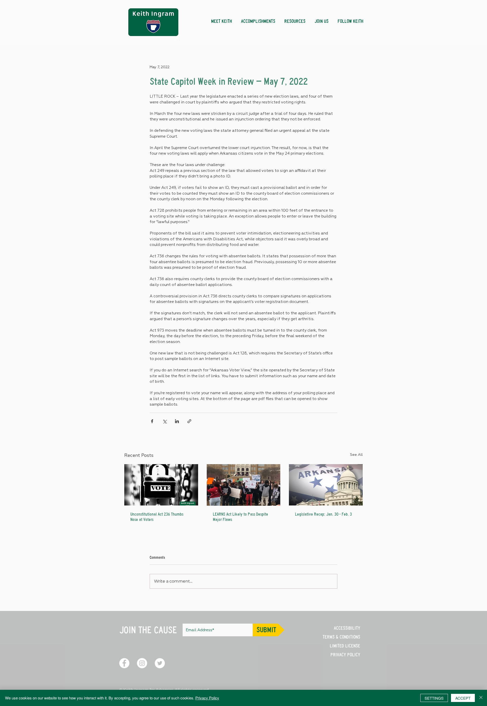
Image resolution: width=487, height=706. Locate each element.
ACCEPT (463, 698)
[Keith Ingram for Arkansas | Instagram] (142, 663)
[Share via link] (189, 421)
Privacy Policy (207, 697)
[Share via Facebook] (152, 421)
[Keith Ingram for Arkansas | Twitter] (160, 663)
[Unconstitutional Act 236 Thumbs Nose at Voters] (161, 484)
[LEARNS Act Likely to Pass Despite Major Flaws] (244, 485)
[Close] (481, 698)
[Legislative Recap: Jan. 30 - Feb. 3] (326, 484)
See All (356, 455)
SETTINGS (434, 698)
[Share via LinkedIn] (177, 421)
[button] (258, 19)
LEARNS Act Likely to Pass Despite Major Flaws (240, 517)
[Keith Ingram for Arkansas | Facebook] (124, 663)
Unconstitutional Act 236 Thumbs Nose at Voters (156, 517)
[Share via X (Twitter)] (164, 421)
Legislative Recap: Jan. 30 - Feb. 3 (323, 514)
